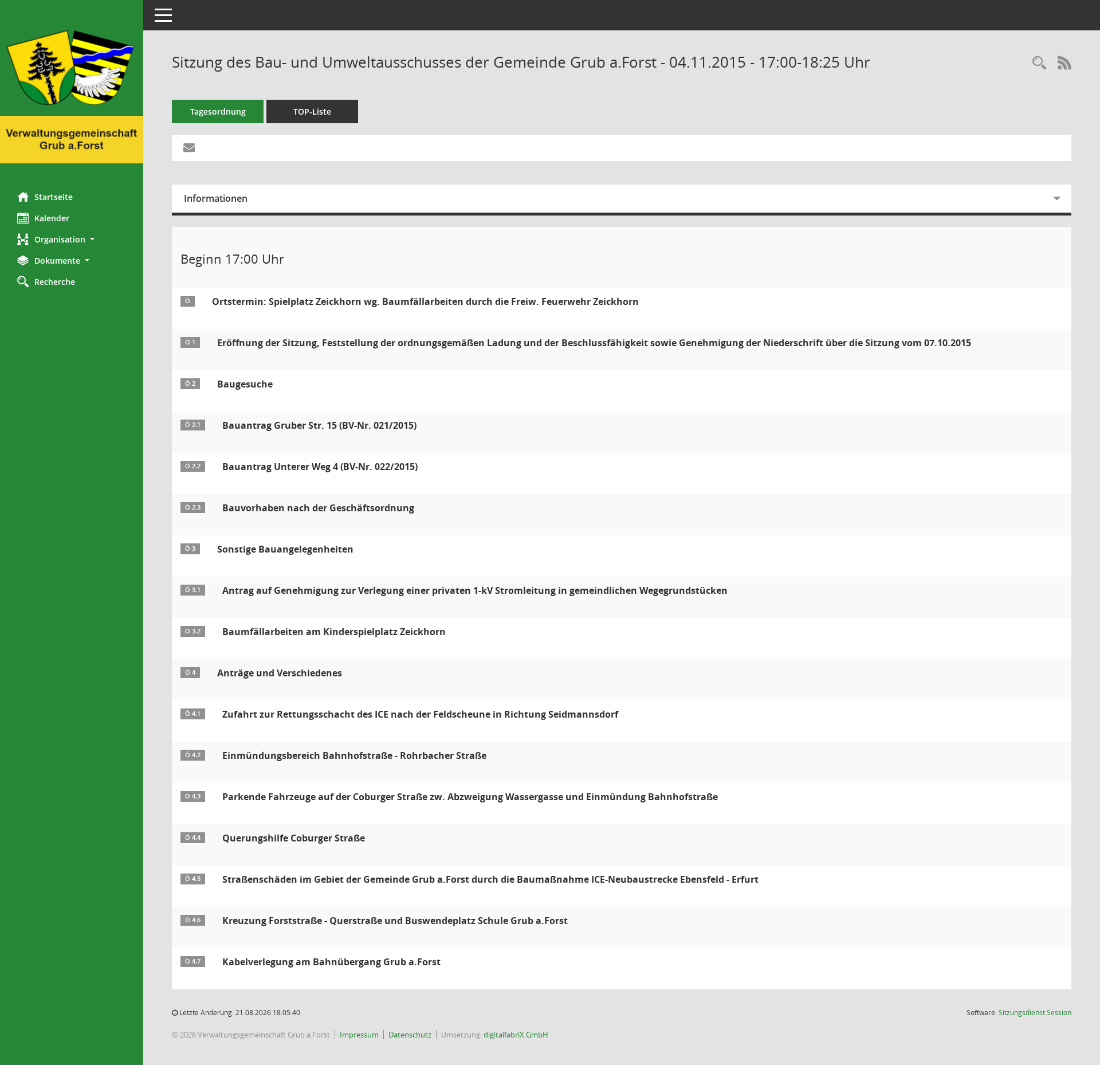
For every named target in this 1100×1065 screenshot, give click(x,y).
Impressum (359, 1034)
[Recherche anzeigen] (1039, 63)
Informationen (215, 198)
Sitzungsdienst (1035, 1012)
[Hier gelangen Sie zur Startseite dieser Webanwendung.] (71, 91)
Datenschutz (409, 1034)
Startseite (53, 196)
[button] (71, 239)
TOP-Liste (312, 111)
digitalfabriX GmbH (516, 1034)
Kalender (51, 218)
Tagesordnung (218, 111)
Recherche (54, 281)
